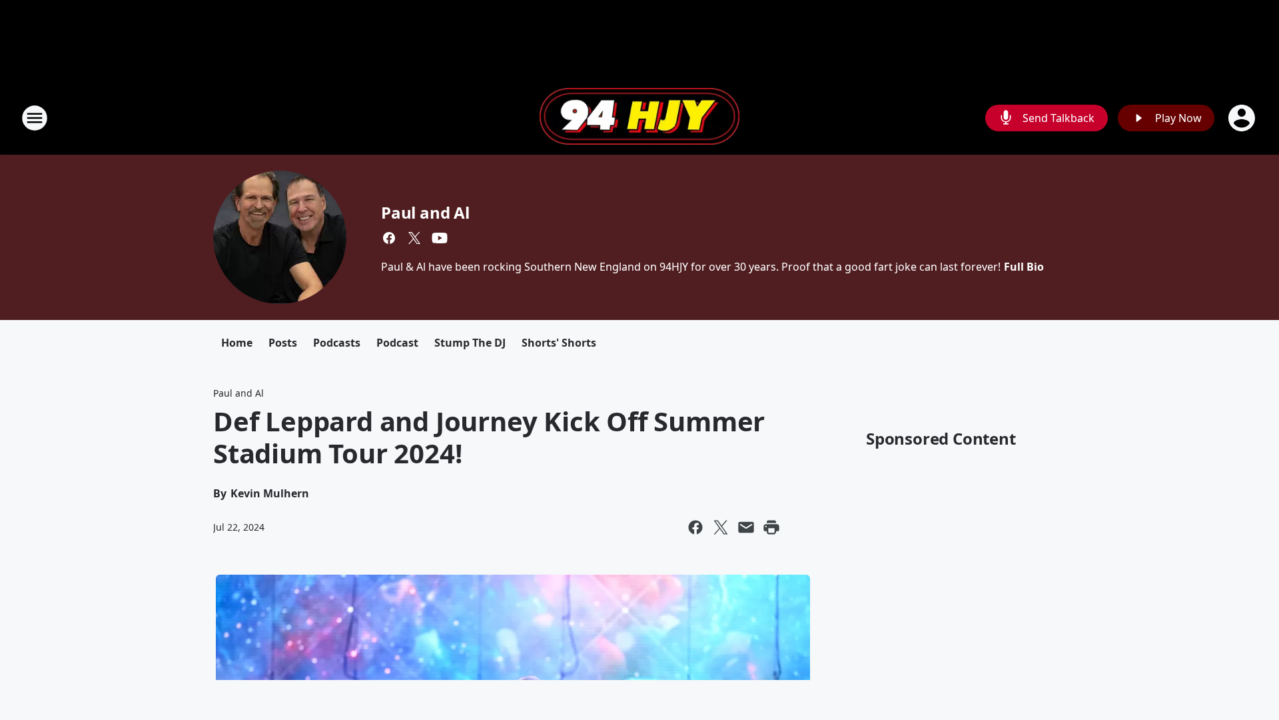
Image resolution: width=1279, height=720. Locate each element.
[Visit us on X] (414, 238)
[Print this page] (771, 527)
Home (236, 342)
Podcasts (336, 342)
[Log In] (1243, 118)
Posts (282, 342)
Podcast (397, 342)
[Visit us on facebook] (389, 238)
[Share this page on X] (720, 527)
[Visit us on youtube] (440, 238)
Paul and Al (425, 212)
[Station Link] (639, 118)
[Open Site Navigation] (34, 118)
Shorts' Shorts (559, 342)
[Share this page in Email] (746, 527)
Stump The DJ (470, 342)
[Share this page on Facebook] (695, 527)
